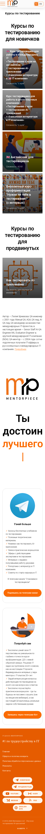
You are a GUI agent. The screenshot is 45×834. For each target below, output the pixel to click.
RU (36, 4)
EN (41, 4)
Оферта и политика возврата (15, 756)
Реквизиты (7, 765)
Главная (6, 751)
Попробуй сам (22, 643)
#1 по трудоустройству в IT (20, 741)
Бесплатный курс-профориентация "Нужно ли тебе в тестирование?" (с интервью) (19, 195)
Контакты (6, 770)
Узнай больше (22, 524)
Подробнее (20, 349)
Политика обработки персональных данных (21, 761)
